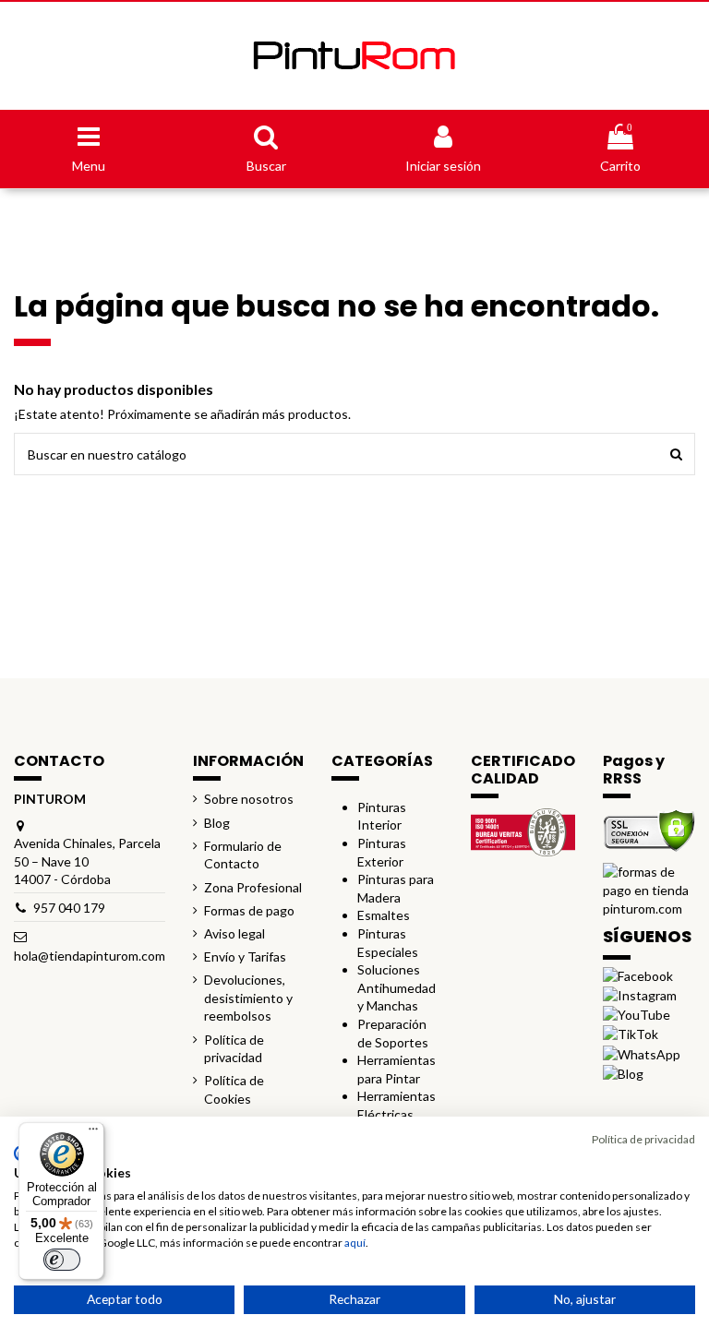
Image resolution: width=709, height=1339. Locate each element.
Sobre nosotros (249, 799)
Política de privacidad (234, 1049)
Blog (217, 823)
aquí (355, 1242)
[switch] (61, 1260)
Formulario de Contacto (243, 855)
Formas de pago (249, 910)
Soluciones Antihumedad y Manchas (396, 987)
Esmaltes (383, 915)
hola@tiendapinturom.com (89, 955)
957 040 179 (69, 907)
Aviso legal (234, 933)
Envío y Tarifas (245, 956)
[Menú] (93, 1133)
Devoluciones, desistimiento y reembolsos (248, 997)
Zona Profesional (253, 887)
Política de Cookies (234, 1089)
